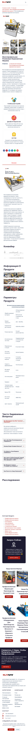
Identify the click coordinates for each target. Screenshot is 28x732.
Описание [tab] (14, 163)
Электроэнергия (9, 523)
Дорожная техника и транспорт (13, 529)
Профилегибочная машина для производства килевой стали (8, 590)
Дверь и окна (8, 531)
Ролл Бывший (8, 521)
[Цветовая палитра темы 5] (25, 2)
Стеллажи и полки (9, 524)
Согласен (11, 729)
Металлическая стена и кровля (13, 528)
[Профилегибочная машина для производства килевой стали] (8, 577)
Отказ (17, 729)
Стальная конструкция (15, 63)
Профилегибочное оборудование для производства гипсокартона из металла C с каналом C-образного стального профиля (8, 628)
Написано (9, 596)
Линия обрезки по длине (11, 532)
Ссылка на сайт (6, 8)
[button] (4, 150)
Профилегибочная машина (11, 518)
